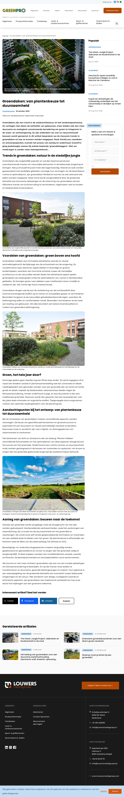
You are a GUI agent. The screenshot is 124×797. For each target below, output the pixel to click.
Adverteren (69, 10)
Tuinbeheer (42, 21)
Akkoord (115, 791)
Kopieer (66, 601)
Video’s (57, 10)
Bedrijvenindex (112, 10)
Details (104, 791)
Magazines (34, 10)
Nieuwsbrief (82, 10)
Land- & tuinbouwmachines (60, 22)
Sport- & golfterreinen (82, 22)
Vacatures (95, 10)
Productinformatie (24, 21)
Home (5, 36)
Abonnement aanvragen (39, 722)
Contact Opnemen (41, 717)
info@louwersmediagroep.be (104, 763)
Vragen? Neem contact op (99, 685)
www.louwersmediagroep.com (105, 776)
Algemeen (7, 21)
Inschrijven (105, 171)
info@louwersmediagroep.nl (104, 727)
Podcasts (46, 10)
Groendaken (8, 111)
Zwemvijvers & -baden (103, 22)
